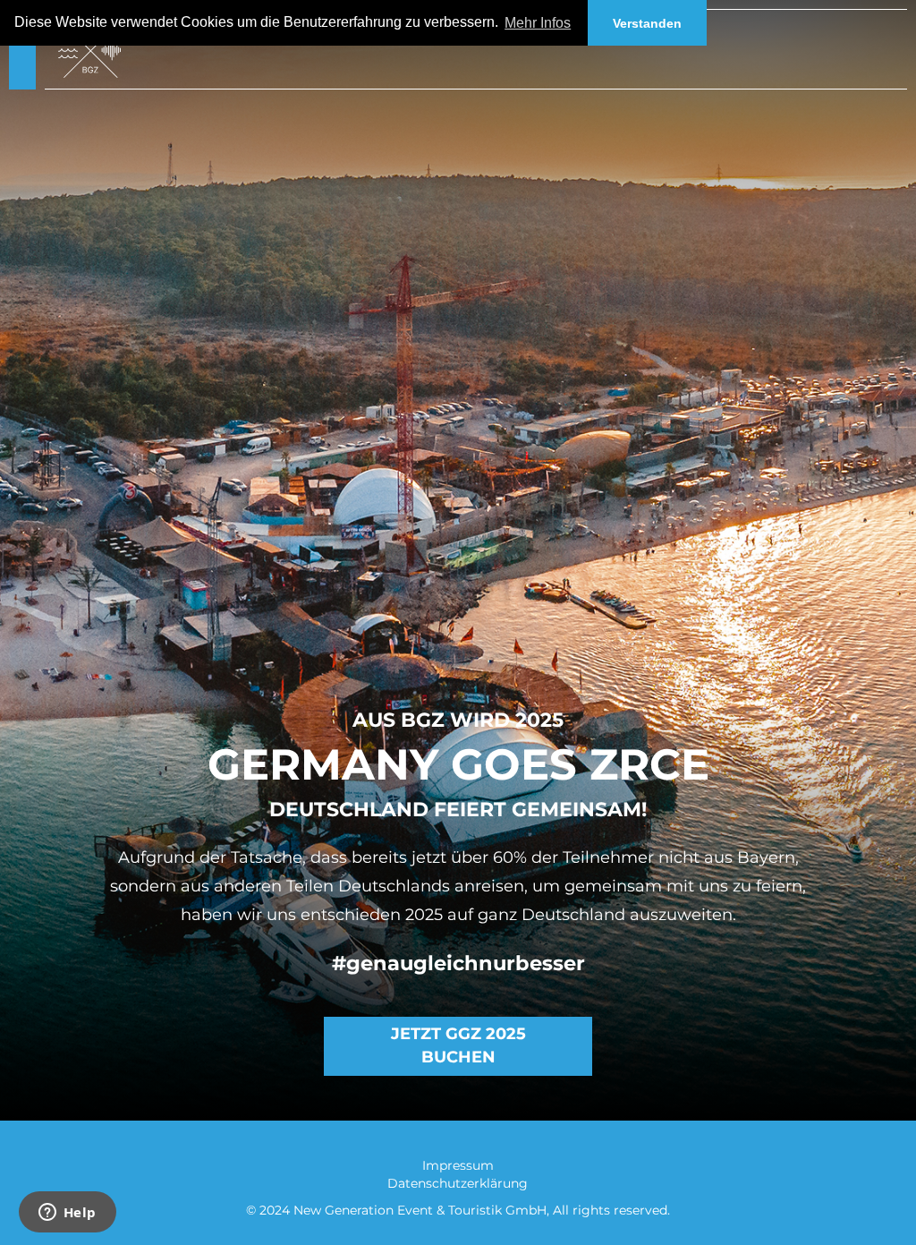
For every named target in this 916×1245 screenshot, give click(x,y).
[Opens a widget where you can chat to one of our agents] (67, 1213)
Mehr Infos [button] (538, 22)
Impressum (458, 1165)
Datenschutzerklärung (457, 1183)
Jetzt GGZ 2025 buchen (458, 1045)
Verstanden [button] (647, 23)
